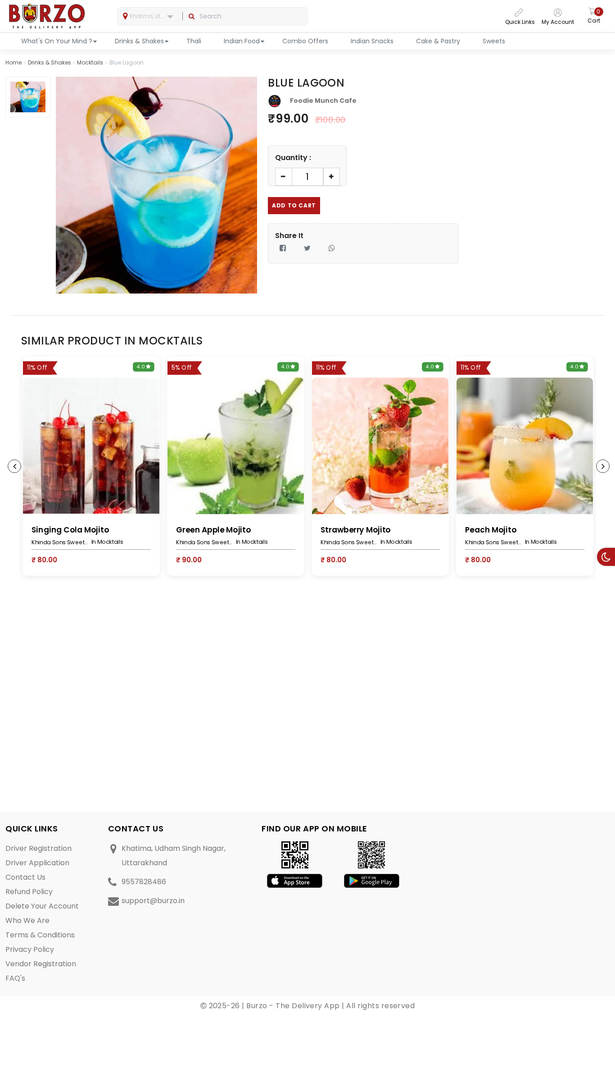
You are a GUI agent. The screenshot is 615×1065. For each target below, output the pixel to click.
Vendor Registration (40, 964)
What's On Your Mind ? (56, 41)
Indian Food (242, 41)
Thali (193, 41)
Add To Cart (294, 205)
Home (13, 62)
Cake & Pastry (438, 41)
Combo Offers (305, 41)
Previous (14, 466)
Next (603, 466)
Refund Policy (29, 891)
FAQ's (15, 978)
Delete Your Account (42, 906)
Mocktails (90, 62)
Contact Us (25, 877)
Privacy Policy (29, 949)
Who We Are (27, 920)
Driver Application (37, 863)
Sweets (494, 41)
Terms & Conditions (40, 935)
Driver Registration (38, 848)
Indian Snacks (372, 41)
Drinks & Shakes (139, 41)
